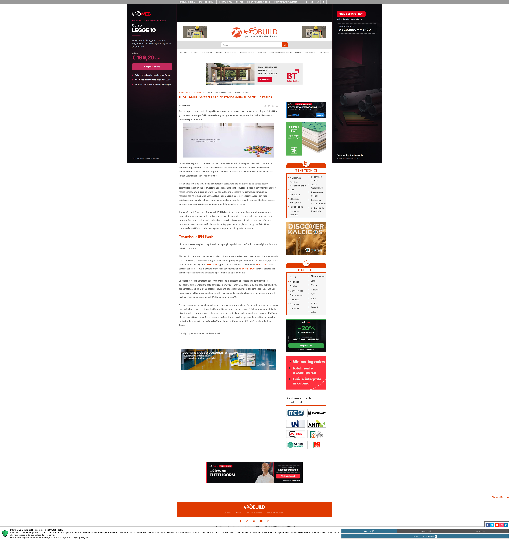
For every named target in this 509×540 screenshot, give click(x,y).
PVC (313, 294)
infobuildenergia (187, 2)
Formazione (310, 53)
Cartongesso (296, 295)
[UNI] (295, 423)
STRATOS (261, 264)
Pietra (314, 285)
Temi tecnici (207, 53)
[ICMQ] (295, 434)
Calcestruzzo (296, 290)
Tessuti (314, 307)
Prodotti (194, 53)
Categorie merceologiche (280, 53)
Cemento (294, 299)
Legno (314, 280)
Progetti (262, 53)
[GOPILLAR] (295, 444)
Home (181, 92)
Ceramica (294, 304)
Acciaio (293, 277)
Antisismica (295, 177)
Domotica (295, 194)
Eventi (298, 53)
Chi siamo (228, 513)
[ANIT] (317, 423)
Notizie (219, 53)
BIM (292, 190)
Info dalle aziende (193, 92)
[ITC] (295, 412)
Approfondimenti (247, 53)
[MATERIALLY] (317, 412)
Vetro (313, 312)
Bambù (293, 286)
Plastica (315, 289)
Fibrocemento (317, 276)
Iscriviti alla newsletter (285, 2)
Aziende (183, 53)
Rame (313, 298)
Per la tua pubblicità (254, 513)
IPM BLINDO (212, 264)
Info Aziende (230, 53)
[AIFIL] (317, 444)
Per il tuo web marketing (258, 2)
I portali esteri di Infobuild (231, 2)
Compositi (295, 308)
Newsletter (324, 53)
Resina (314, 303)
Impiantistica (296, 206)
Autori (238, 513)
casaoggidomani (206, 2)
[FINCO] (317, 434)
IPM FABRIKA (247, 268)
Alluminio (294, 281)
